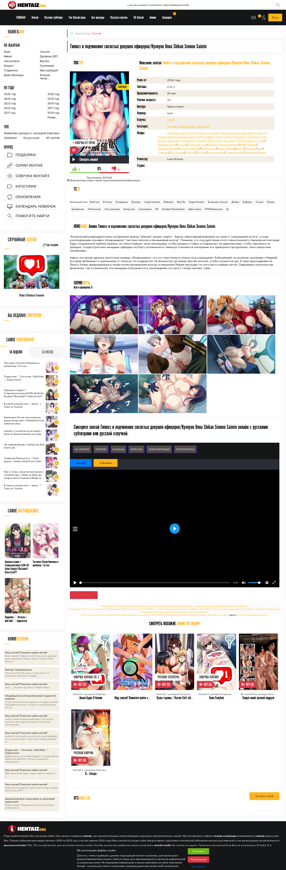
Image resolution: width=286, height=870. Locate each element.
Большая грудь (167, 144)
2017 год (53, 108)
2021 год (9, 112)
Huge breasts (166, 136)
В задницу (213, 133)
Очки (259, 148)
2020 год (53, 94)
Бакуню (225, 133)
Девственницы (13, 75)
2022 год (10, 108)
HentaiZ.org (82, 33)
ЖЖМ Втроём (248, 144)
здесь (232, 614)
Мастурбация (49, 70)
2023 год (10, 103)
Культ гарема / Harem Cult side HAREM (178, 698)
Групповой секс (197, 144)
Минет (239, 148)
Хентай (171, 126)
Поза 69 (190, 152)
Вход (275, 17)
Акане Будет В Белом (90, 698)
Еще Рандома (52, 245)
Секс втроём (112, 209)
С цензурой (202, 126)
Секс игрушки (215, 152)
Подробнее (198, 866)
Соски (218, 136)
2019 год (53, 98)
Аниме (8, 133)
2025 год (10, 94)
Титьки (227, 136)
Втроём (181, 144)
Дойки (199, 136)
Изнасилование (167, 148)
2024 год (10, 98)
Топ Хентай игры (77, 18)
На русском (31, 137)
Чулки (262, 152)
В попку (201, 133)
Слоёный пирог (234, 152)
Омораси (250, 148)
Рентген (201, 152)
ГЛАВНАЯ (20, 18)
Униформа (251, 152)
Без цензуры (21, 133)
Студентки (11, 70)
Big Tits (263, 133)
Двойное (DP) (49, 56)
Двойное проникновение (222, 144)
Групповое (187, 140)
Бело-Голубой (216, 698)
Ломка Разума (225, 148)
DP (195, 140)
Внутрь (44, 61)
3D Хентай (138, 18)
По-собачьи (177, 152)
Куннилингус (208, 148)
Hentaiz (31, 5)
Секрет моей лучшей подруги (258, 698)
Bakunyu (253, 133)
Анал (262, 140)
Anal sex (191, 133)
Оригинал (10, 137)
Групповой (47, 65)
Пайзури (163, 152)
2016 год (53, 112)
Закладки (168, 16)
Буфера (209, 136)
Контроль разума (189, 148)
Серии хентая (185, 126)
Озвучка (81, 462)
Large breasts (239, 133)
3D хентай (52, 137)
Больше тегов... (45, 76)
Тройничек (239, 136)
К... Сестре (91, 773)
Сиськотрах (12, 61)
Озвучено (52, 133)
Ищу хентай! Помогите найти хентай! (135, 698)
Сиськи (45, 51)
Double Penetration (210, 140)
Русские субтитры (53, 18)
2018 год (53, 103)
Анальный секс (176, 133)
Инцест (9, 65)
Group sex (174, 140)
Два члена (229, 140)
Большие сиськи (185, 136)
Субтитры (105, 462)
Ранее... (52, 117)
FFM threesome (246, 140)
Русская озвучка (118, 18)
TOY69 (171, 119)
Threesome (253, 136)
